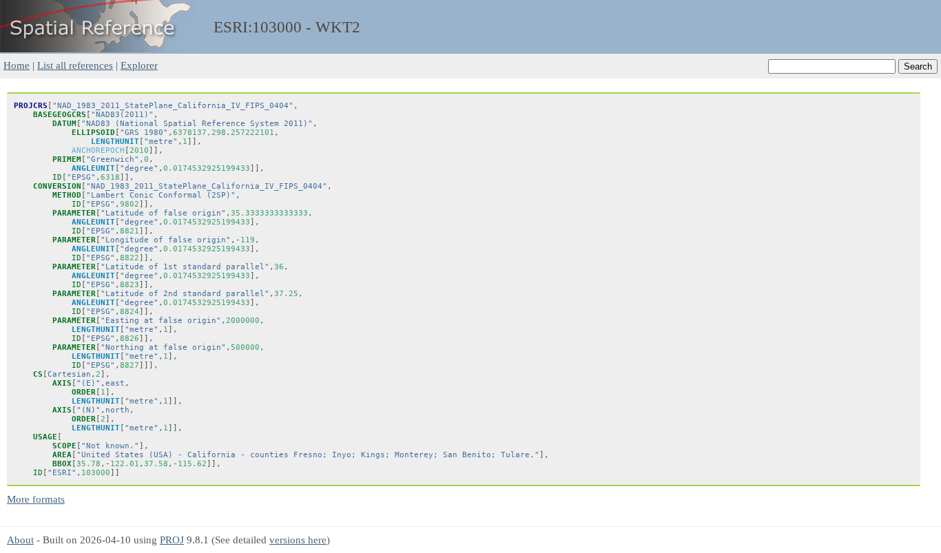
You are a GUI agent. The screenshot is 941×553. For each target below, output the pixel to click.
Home (16, 65)
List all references (75, 65)
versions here (298, 539)
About (20, 539)
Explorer (139, 65)
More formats (36, 499)
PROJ (172, 539)
